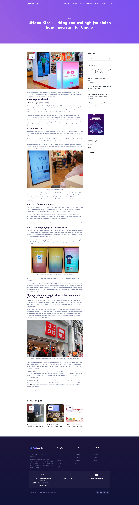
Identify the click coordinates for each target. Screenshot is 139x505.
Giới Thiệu (75, 3)
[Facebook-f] (97, 492)
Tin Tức (97, 3)
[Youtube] (101, 492)
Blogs (69, 18)
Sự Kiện (90, 150)
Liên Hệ (103, 3)
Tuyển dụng (91, 152)
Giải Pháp (89, 3)
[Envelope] (104, 492)
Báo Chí (90, 144)
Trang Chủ (66, 3)
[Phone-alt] (107, 492)
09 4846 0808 (69, 478)
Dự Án (82, 3)
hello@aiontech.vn (96, 478)
